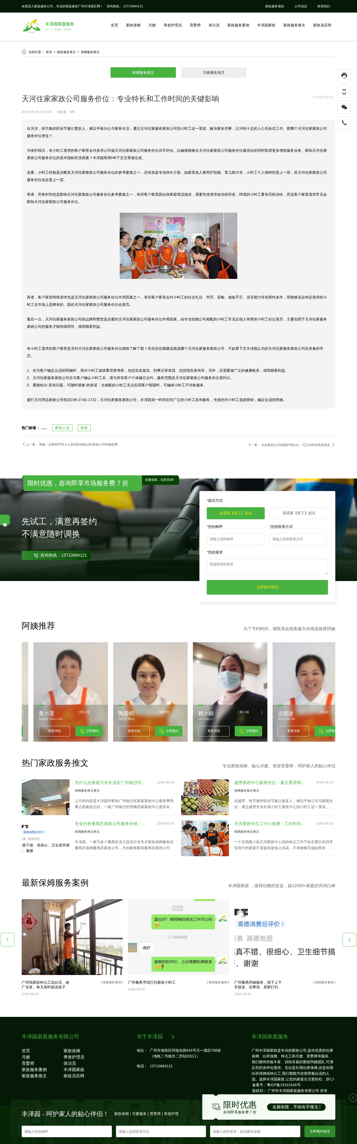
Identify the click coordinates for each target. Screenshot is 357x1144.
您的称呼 (215, 527)
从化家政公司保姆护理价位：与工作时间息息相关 (296, 445)
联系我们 (324, 6)
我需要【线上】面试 (235, 513)
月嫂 (152, 25)
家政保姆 (133, 25)
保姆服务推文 (90, 52)
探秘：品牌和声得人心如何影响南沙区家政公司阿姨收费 (78, 444)
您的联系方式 (281, 527)
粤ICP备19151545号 (284, 1085)
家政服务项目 (274, 6)
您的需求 (215, 552)
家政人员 (62, 428)
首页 (114, 25)
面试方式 (215, 500)
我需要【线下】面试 (299, 513)
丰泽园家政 (266, 25)
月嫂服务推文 (214, 72)
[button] (7, 939)
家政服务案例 (238, 25)
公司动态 (301, 6)
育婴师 (195, 25)
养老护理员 (173, 25)
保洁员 (214, 25)
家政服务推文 (294, 25)
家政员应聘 (322, 25)
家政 (84, 428)
